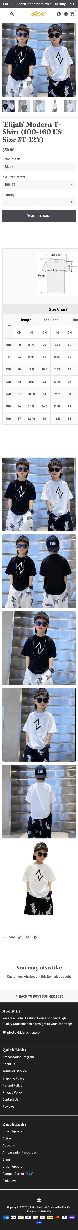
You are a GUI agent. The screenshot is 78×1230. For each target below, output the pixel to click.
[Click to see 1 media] (8, 106)
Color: (11, 159)
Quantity (8, 195)
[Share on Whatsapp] (20, 937)
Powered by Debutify (39, 1211)
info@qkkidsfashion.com (22, 1032)
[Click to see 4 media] (55, 106)
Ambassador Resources (19, 1152)
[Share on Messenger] (35, 937)
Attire (6, 1138)
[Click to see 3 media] (39, 106)
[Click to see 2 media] (24, 106)
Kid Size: (13, 177)
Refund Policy (12, 1085)
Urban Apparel (12, 1131)
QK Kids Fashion (37, 1207)
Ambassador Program (18, 1057)
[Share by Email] (27, 937)
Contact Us (10, 1099)
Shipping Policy (13, 1078)
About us (8, 1064)
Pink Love (9, 1180)
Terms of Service (14, 1071)
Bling (6, 1159)
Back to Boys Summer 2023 (39, 996)
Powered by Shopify (58, 1207)
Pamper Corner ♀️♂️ (17, 1173)
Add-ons (8, 1145)
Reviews (8, 1106)
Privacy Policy (12, 1092)
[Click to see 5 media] (70, 106)
